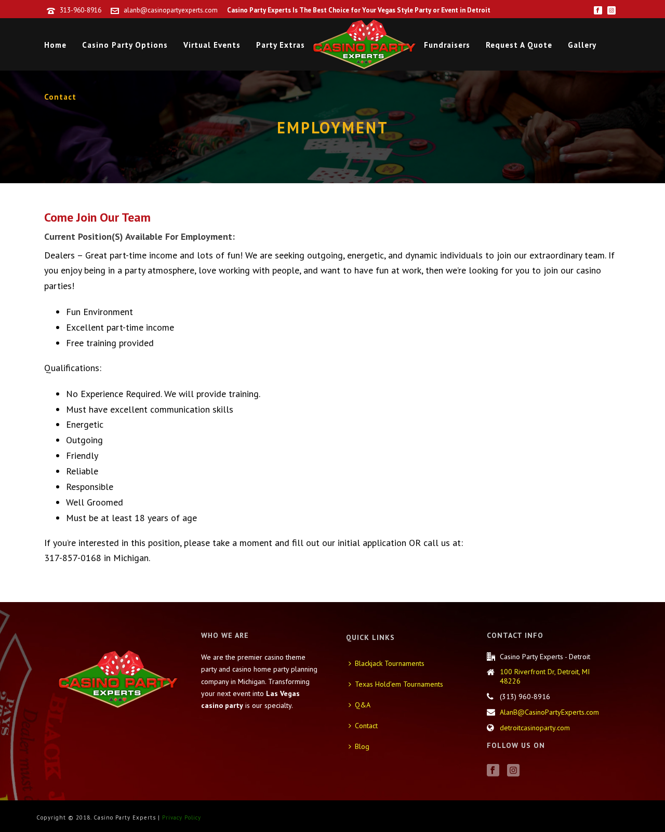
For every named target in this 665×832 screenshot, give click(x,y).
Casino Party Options (125, 45)
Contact (60, 97)
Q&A (362, 705)
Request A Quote (519, 45)
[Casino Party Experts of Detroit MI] (364, 44)
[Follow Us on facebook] (493, 771)
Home (55, 45)
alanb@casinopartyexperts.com (171, 10)
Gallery (582, 45)
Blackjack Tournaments (389, 663)
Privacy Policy (181, 817)
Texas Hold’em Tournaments (399, 684)
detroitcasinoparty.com (535, 727)
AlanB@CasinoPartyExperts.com (549, 712)
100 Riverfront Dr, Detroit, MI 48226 (545, 676)
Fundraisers (447, 45)
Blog (362, 746)
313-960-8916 (80, 10)
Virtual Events (212, 45)
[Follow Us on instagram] (513, 771)
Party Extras (280, 45)
